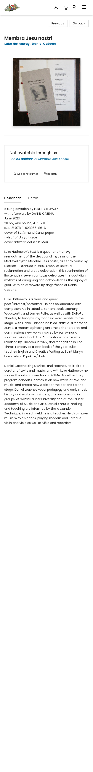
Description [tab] (12, 198)
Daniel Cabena (44, 44)
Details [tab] (33, 198)
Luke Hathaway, (17, 44)
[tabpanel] (46, 320)
